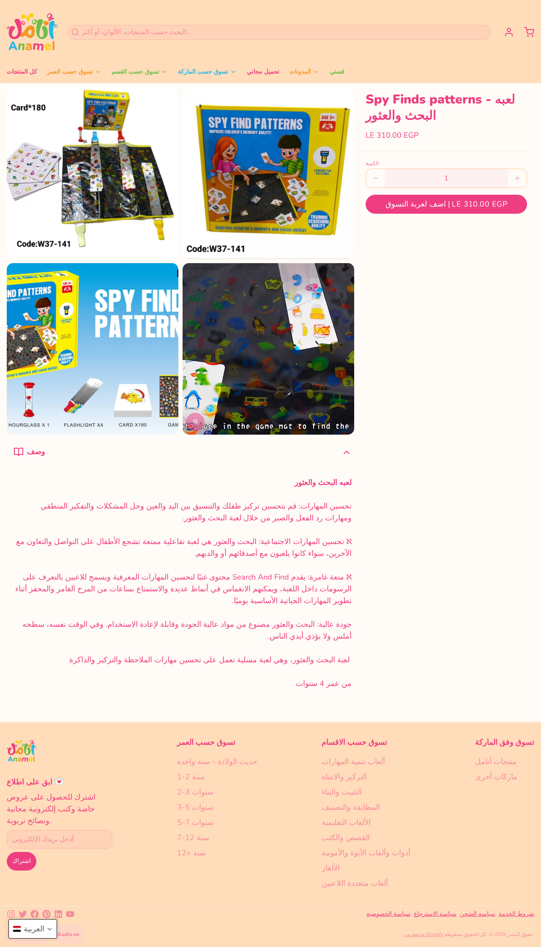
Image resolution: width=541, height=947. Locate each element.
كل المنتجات (22, 72)
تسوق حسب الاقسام (354, 742)
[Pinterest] (46, 914)
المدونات (300, 72)
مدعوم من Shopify (424, 934)
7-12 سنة (193, 838)
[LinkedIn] (58, 914)
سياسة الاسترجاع (435, 914)
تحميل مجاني (263, 72)
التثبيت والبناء (342, 792)
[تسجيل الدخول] (505, 32)
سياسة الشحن (477, 914)
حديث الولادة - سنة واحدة (217, 762)
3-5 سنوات (195, 807)
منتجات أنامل (495, 762)
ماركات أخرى (496, 777)
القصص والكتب (346, 838)
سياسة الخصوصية (388, 914)
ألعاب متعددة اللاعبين (355, 883)
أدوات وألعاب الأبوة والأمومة (366, 853)
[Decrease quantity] (375, 178)
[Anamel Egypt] (32, 32)
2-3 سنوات (195, 792)
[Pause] (195, 422)
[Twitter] (23, 914)
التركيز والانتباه (344, 777)
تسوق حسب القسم (135, 72)
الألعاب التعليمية (346, 822)
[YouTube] (70, 914)
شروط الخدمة (516, 914)
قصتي (337, 72)
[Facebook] (34, 914)
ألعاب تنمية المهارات (353, 762)
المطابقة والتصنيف (351, 807)
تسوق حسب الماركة (203, 72)
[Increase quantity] (517, 178)
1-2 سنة (191, 777)
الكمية (372, 163)
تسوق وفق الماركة (504, 742)
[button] (446, 204)
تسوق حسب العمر (70, 72)
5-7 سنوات (195, 822)
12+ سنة (191, 853)
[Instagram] (11, 914)
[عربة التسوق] (525, 32)
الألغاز (331, 868)
